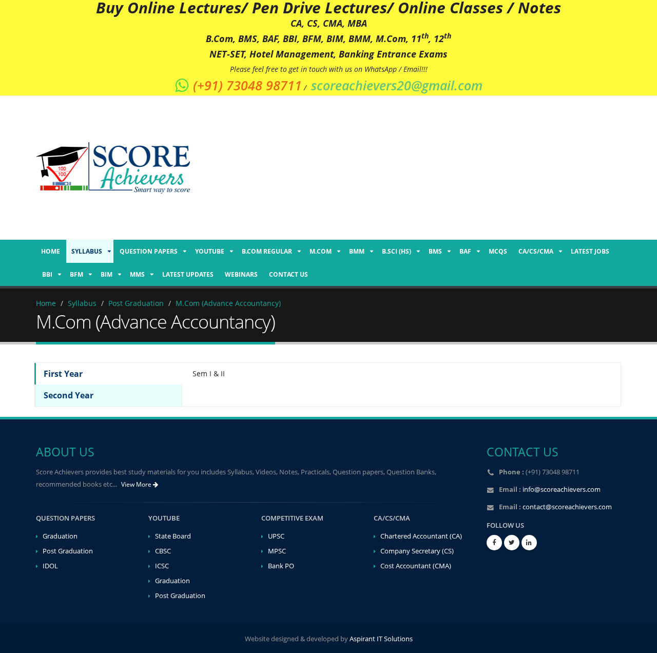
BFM (76, 274)
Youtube (209, 251)
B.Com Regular (267, 251)
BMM (356, 251)
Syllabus (86, 251)
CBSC (163, 551)
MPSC (277, 551)
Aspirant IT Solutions (381, 639)
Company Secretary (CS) (417, 551)
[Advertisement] (405, 168)
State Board (173, 536)
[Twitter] (511, 542)
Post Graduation (68, 551)
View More (137, 484)
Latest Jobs (590, 251)
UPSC (276, 536)
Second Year (68, 395)
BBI (47, 274)
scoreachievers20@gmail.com (396, 85)
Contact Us (288, 274)
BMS (435, 251)
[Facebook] (494, 542)
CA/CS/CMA (535, 251)
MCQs (498, 251)
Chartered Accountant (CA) (421, 536)
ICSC (162, 566)
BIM (106, 274)
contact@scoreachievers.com (567, 507)
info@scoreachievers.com (562, 489)
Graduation (60, 536)
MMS (137, 274)
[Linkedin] (529, 542)
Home (50, 251)
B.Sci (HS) (396, 251)
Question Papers (149, 251)
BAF (465, 251)
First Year (63, 373)
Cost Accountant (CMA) (415, 566)
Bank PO (281, 566)
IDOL (50, 566)
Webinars (241, 274)
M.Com (321, 251)
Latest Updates (188, 274)
